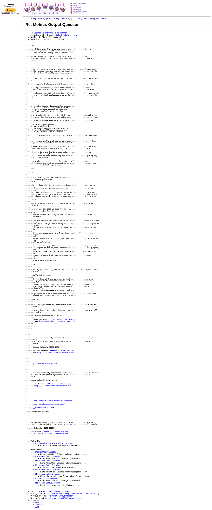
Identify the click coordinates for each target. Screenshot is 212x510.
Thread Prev (52, 19)
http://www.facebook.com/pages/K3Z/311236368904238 (51, 400)
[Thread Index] (82, 8)
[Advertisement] (11, 66)
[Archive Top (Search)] (82, 4)
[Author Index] (82, 9)
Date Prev (30, 19)
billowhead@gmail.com (66, 35)
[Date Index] (82, 6)
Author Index (100, 19)
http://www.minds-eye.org (64, 319)
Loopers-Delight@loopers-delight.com (50, 33)
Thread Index (88, 19)
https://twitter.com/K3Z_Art (40, 408)
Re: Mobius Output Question (47, 456)
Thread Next (64, 19)
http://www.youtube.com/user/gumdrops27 (46, 404)
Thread (38, 505)
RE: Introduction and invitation (56, 491)
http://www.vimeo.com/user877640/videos (58, 321)
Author (38, 507)
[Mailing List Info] (82, 14)
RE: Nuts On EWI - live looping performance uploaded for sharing (71, 494)
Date (37, 502)
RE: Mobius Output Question (47, 478)
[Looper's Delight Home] (82, 11)
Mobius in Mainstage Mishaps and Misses (53, 443)
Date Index (76, 19)
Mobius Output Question (45, 452)
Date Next (40, 19)
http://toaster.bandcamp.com (43, 364)
